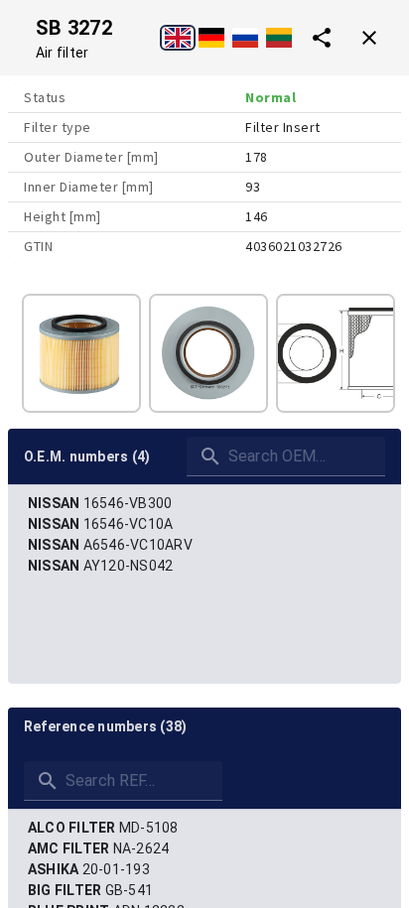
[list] (204, 534)
